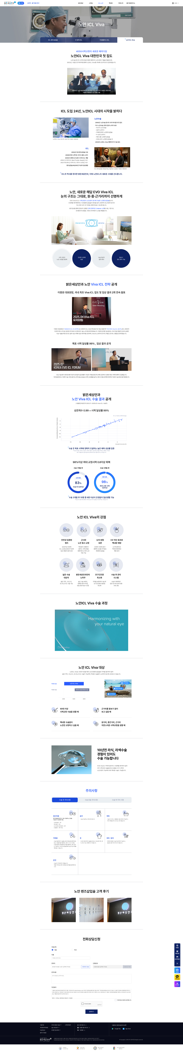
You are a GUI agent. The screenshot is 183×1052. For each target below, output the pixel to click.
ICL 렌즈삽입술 (53, 40)
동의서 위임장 (43, 1032)
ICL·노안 (100, 3)
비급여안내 (42, 1030)
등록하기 (91, 1012)
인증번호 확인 (127, 967)
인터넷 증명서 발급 (55, 1025)
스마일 (91, 3)
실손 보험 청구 (54, 1027)
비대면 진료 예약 (55, 1030)
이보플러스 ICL (104, 40)
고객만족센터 (68, 1025)
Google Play (118, 1028)
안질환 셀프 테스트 (83, 1027)
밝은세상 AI (82, 1025)
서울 (55, 950)
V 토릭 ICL (78, 40)
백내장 (111, 3)
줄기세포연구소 (131, 3)
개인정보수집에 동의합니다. (124, 1000)
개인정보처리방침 (44, 1027)
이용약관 (42, 1025)
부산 (75, 950)
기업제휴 (81, 1030)
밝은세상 (80, 3)
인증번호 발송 (85, 967)
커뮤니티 (120, 3)
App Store (128, 1028)
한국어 (174, 3)
